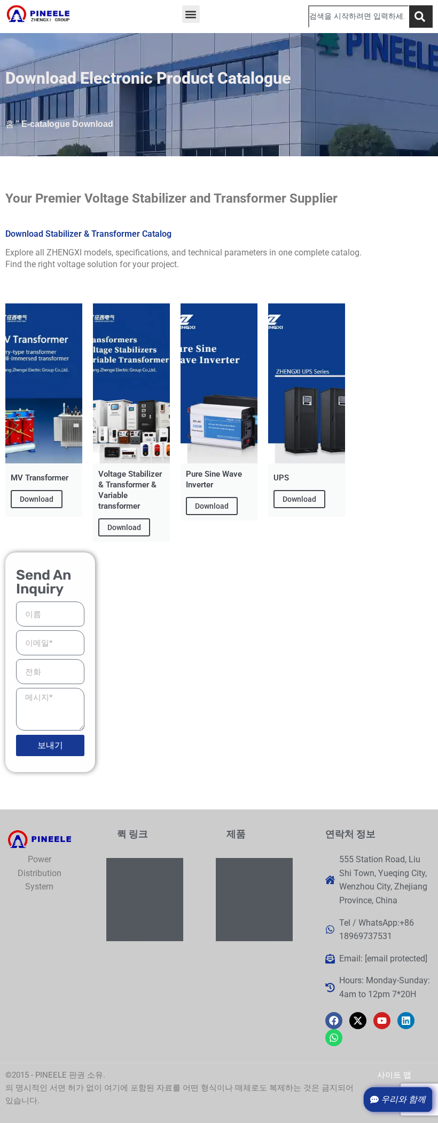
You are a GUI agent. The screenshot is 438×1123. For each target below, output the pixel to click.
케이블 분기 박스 (250, 892)
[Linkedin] (405, 1020)
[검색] (421, 16)
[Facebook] (333, 1020)
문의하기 (126, 906)
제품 (118, 879)
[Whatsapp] (333, 1037)
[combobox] (358, 16)
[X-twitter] (357, 1020)
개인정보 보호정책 (143, 920)
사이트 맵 (394, 1075)
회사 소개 (127, 892)
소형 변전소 (241, 865)
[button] (191, 14)
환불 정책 (127, 934)
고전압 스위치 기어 (254, 934)
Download (36, 499)
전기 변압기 (241, 879)
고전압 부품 (241, 906)
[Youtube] (381, 1020)
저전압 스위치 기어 (254, 920)
